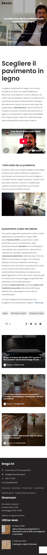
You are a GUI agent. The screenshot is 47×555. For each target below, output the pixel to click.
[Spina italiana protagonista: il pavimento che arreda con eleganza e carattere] (6, 529)
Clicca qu (38, 302)
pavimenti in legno (18, 313)
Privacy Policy (27, 488)
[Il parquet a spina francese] (6, 544)
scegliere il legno (36, 313)
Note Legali (6, 488)
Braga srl (10, 365)
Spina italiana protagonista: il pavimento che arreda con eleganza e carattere (28, 531)
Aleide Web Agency (28, 493)
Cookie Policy (39, 488)
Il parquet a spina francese (24, 544)
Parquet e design (10, 354)
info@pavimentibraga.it (15, 474)
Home (20, 30)
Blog (25, 30)
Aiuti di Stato (16, 488)
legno (5, 313)
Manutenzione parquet (13, 391)
